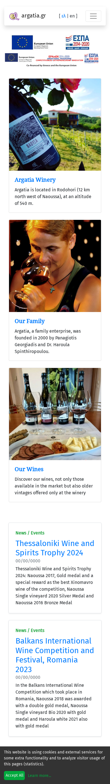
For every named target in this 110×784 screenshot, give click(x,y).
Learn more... (39, 775)
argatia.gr (33, 15)
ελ (63, 16)
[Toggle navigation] (93, 16)
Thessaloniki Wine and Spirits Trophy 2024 (55, 548)
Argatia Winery (35, 179)
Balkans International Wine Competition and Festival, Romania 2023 (55, 655)
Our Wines (29, 469)
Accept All (14, 775)
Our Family (30, 321)
